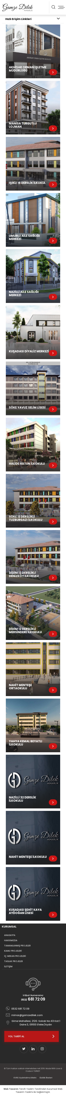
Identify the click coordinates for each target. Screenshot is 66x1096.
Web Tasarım (11, 1088)
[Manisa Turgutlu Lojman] (33, 107)
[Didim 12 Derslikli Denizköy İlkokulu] (33, 557)
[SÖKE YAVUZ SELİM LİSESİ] (33, 388)
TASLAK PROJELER (13, 961)
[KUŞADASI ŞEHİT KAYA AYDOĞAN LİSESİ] (33, 894)
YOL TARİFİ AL (16, 1036)
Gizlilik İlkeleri (45, 1077)
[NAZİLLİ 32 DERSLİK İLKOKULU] (33, 781)
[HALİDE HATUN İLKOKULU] (33, 444)
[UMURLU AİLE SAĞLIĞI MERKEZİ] (33, 220)
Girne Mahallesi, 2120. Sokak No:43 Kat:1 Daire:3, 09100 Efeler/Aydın (36, 1022)
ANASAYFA (9, 935)
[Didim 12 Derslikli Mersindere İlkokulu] (33, 613)
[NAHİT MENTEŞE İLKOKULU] (33, 838)
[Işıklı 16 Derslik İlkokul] (33, 164)
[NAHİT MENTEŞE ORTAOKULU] (33, 669)
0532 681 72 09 (20, 1009)
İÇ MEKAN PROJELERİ (15, 956)
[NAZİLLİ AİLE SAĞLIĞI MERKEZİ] (33, 276)
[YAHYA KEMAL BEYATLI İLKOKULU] (33, 725)
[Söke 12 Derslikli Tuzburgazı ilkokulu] (33, 501)
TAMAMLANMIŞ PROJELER (17, 945)
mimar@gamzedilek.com (27, 1015)
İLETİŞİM (8, 966)
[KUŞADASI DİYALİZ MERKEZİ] (33, 332)
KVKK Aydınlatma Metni (25, 1077)
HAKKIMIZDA (10, 940)
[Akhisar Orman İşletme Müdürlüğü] (33, 51)
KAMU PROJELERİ (13, 950)
